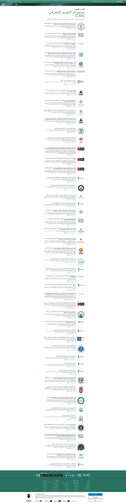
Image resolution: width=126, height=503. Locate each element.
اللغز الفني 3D (67, 486)
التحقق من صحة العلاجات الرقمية (53, 482)
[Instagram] (68, 476)
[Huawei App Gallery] (59, 475)
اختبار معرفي (113, 1)
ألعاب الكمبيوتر (56, 483)
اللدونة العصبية (45, 486)
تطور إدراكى (88, 484)
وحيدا (77, 487)
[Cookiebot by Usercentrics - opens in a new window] (29, 501)
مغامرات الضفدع (66, 487)
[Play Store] (51, 475)
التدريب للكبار (56, 488)
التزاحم (68, 482)
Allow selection (95, 497)
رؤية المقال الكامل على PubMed (71, 262)
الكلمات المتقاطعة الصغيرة (74, 483)
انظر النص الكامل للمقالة (72, 28)
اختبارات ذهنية (88, 486)
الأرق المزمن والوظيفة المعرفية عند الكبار (68, 80)
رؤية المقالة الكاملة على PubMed (71, 142)
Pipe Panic (76, 485)
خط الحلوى (67, 488)
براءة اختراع (88, 482)
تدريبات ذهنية (88, 485)
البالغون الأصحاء (56, 484)
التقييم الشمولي (56, 486)
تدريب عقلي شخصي (87, 488)
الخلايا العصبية (45, 485)
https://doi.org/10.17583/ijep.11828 (71, 365)
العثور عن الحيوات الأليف (65, 483)
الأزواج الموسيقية (66, 484)
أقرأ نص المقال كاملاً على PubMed (71, 188)
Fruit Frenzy (76, 484)
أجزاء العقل (45, 484)
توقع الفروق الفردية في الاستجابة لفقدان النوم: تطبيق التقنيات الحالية (63, 185)
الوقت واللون (67, 485)
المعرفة (45, 487)
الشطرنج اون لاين (75, 482)
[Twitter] (73, 476)
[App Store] (44, 475)
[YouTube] (71, 476)
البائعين (88, 483)
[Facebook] (75, 476)
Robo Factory (76, 488)
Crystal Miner (76, 486)
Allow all (95, 494)
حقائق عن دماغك (44, 483)
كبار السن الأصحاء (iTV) (54, 487)
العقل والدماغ (45, 482)
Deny (95, 500)
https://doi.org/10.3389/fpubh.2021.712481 (70, 214)
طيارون (57, 485)
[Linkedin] (66, 476)
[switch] (50, 501)
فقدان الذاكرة (45, 488)
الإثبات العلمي (102, 1)
